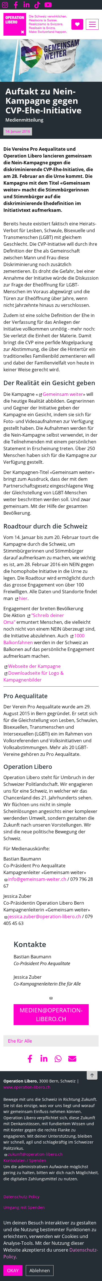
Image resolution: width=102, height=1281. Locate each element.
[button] (29, 1058)
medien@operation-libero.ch (51, 1014)
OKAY (13, 1270)
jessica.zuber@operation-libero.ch (44, 916)
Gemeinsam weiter (63, 394)
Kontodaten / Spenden (24, 1160)
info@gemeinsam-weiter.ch (37, 879)
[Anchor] (10, 944)
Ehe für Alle (20, 1041)
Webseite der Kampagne (34, 666)
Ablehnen (39, 1270)
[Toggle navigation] (92, 24)
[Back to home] (35, 24)
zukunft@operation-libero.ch (35, 1154)
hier (23, 598)
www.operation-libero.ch (26, 1087)
